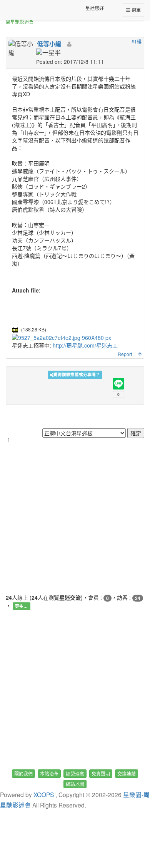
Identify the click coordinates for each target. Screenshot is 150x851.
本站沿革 (49, 773)
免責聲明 (101, 773)
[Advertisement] (75, 518)
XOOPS (43, 794)
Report (125, 354)
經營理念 (75, 773)
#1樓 (137, 41)
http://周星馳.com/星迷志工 (85, 345)
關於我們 (23, 773)
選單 (135, 10)
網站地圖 (75, 784)
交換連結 (126, 773)
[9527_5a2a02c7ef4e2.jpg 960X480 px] (61, 337)
